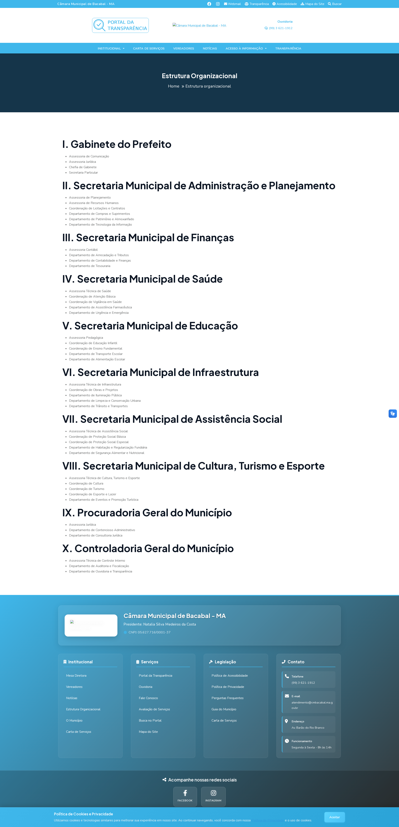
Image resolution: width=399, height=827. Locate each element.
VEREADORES (183, 48)
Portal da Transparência (155, 676)
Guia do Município (224, 709)
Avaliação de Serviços (154, 709)
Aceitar (334, 817)
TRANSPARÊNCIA (288, 48)
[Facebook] (209, 4)
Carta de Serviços (78, 732)
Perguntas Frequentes (228, 698)
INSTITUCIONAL (109, 48)
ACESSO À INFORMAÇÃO (244, 48)
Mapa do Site (314, 4)
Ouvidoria (145, 687)
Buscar (337, 4)
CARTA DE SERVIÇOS (149, 48)
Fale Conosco (148, 698)
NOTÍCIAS (210, 48)
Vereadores (74, 687)
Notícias (71, 698)
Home (173, 86)
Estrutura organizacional (208, 86)
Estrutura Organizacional (83, 709)
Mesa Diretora (76, 676)
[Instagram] (218, 4)
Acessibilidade (287, 4)
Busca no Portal (150, 720)
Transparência (259, 4)
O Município (74, 720)
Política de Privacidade (267, 820)
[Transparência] (120, 25)
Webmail (234, 4)
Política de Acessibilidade (230, 676)
